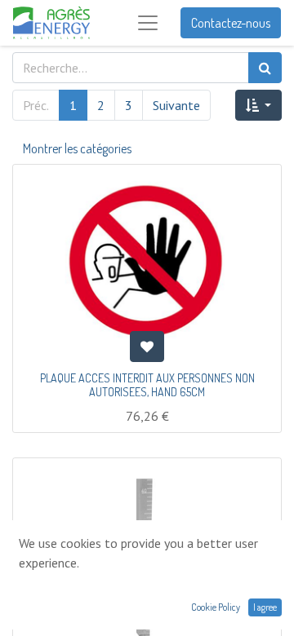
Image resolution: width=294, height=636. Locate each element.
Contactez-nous (230, 23)
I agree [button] (265, 607)
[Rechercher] (265, 67)
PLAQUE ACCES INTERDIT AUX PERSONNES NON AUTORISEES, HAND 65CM (147, 385)
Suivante (176, 105)
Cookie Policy (215, 607)
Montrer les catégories (77, 148)
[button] (258, 105)
